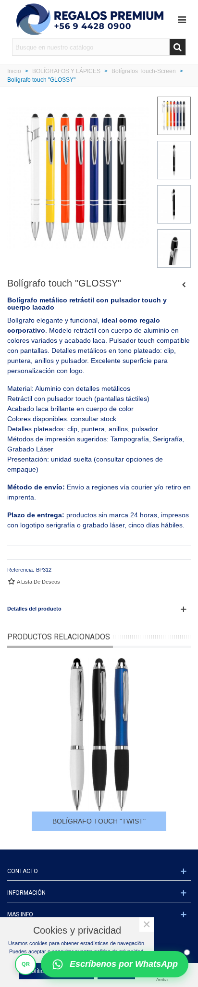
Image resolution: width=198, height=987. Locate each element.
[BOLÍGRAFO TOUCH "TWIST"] (183, 284)
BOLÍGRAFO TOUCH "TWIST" (99, 821)
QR (26, 964)
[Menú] (182, 19)
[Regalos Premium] (90, 19)
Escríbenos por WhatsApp (124, 964)
